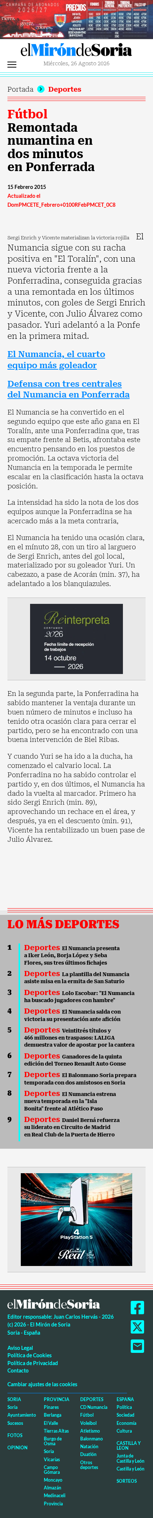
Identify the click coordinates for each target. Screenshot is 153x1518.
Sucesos (15, 1423)
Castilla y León (129, 1445)
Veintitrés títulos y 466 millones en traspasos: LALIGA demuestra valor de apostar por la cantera (79, 1038)
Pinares (51, 1407)
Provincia (56, 1399)
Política (124, 1407)
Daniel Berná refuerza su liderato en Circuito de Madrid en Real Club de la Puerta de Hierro (72, 1127)
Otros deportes (89, 1465)
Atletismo (90, 1431)
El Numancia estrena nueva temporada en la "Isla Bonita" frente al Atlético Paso (70, 1101)
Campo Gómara (52, 1470)
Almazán (52, 1488)
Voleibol (88, 1423)
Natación (89, 1446)
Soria (14, 1399)
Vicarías (52, 1459)
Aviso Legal (20, 1348)
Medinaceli (54, 1495)
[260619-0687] (76, 638)
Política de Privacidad (32, 1363)
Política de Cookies (29, 1355)
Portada (20, 89)
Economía (126, 1423)
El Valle (51, 1423)
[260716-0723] (76, 1219)
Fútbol (27, 114)
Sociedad (125, 1415)
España (125, 1399)
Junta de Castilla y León (130, 1458)
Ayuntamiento (21, 1415)
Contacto (18, 1370)
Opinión (17, 1447)
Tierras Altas (56, 1431)
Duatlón (88, 1454)
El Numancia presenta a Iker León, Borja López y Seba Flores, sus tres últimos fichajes (72, 955)
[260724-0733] (76, 19)
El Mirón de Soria (76, 51)
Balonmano (91, 1439)
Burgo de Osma (53, 1441)
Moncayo (53, 1480)
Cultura (124, 1431)
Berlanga (52, 1415)
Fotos (14, 1435)
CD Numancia (93, 1407)
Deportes (64, 89)
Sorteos (127, 1481)
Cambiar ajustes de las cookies (42, 1384)
